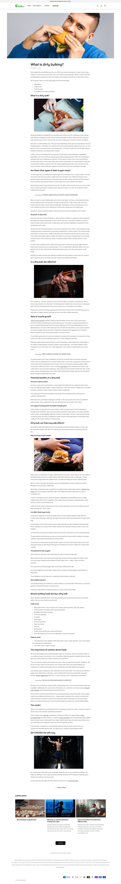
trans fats (46, 715)
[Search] (98, 6)
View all (60, 843)
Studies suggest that (42, 675)
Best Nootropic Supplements (26, 820)
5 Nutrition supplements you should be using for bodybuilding (60, 194)
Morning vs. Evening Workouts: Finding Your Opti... (57, 821)
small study (63, 366)
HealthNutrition (22, 880)
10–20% (46, 414)
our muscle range (73, 780)
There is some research (37, 320)
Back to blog (61, 787)
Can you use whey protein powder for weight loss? (57, 680)
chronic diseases (64, 717)
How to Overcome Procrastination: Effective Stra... (89, 821)
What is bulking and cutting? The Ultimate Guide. (56, 354)
